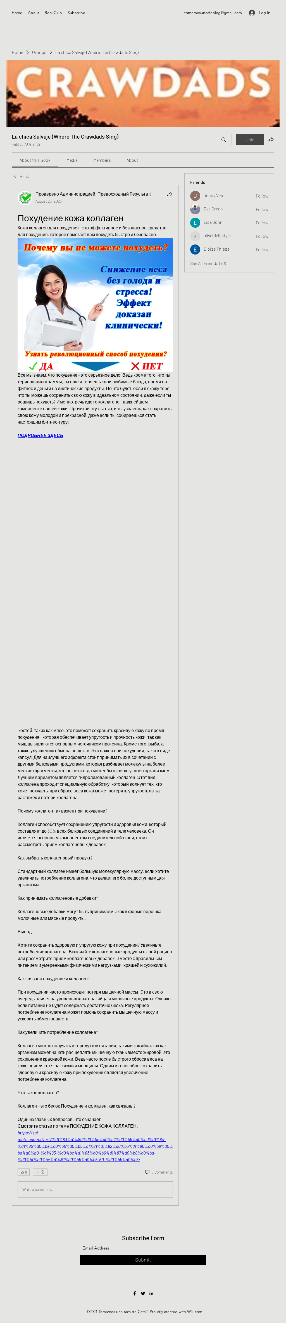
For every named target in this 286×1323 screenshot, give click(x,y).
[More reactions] (40, 1172)
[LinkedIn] (151, 1293)
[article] (95, 695)
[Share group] (271, 139)
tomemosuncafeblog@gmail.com (213, 12)
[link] (35, 160)
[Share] (169, 194)
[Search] (223, 139)
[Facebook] (134, 1293)
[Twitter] (143, 1293)
